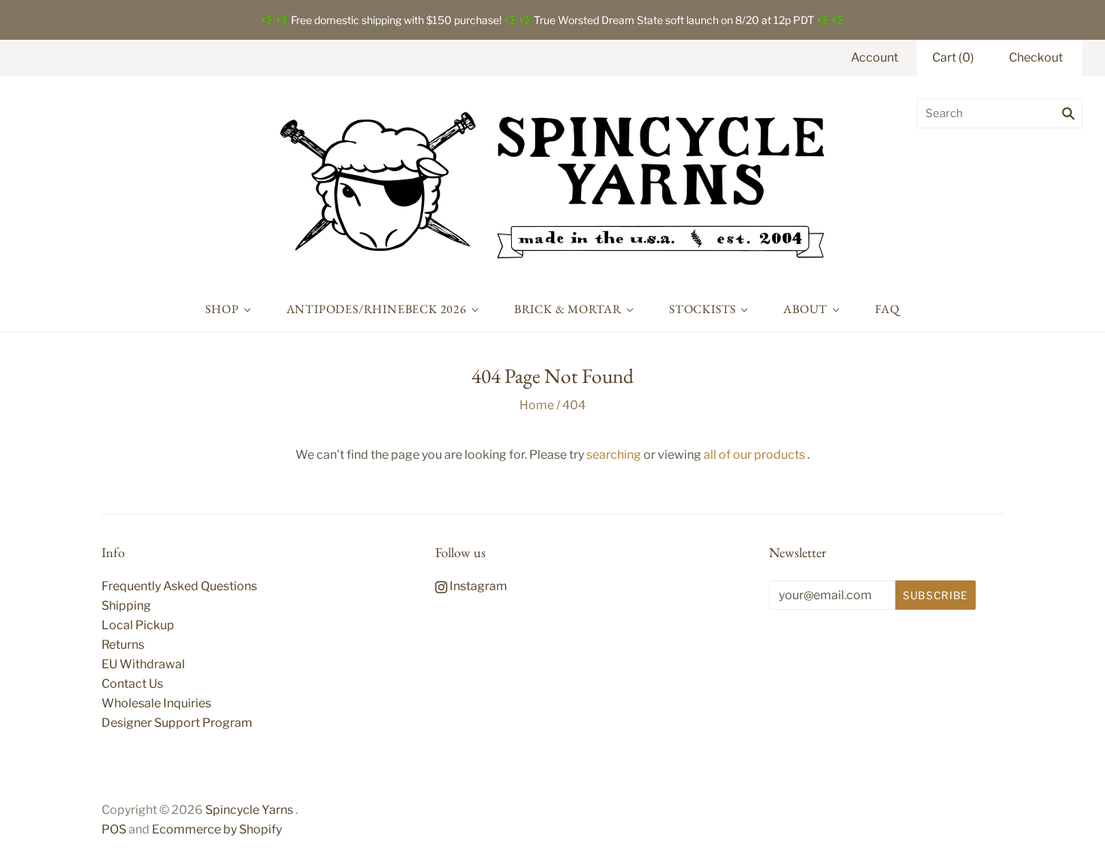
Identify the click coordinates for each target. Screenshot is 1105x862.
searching (613, 455)
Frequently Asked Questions (179, 586)
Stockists (702, 309)
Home (536, 405)
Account (874, 57)
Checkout (1036, 57)
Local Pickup (137, 625)
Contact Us (132, 684)
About (805, 309)
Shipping (126, 605)
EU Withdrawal (143, 664)
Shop (221, 309)
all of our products (754, 455)
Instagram (477, 586)
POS (113, 829)
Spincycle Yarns (249, 810)
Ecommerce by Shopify (217, 829)
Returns (122, 644)
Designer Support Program (177, 723)
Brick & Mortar (568, 309)
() (953, 57)
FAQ (887, 309)
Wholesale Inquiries (156, 703)
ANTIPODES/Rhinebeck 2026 (376, 309)
